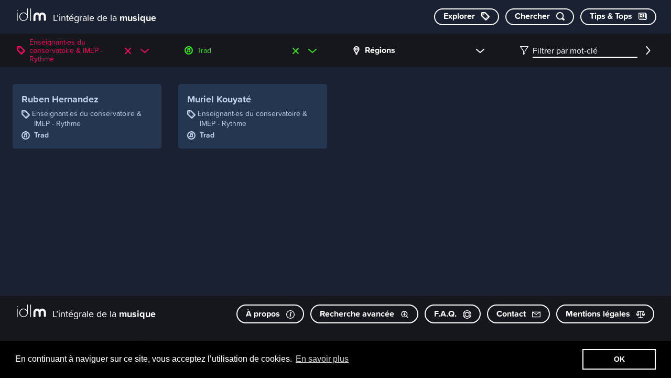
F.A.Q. (446, 314)
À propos (264, 314)
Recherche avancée (358, 314)
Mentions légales (599, 314)
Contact (512, 314)
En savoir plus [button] (322, 358)
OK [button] (619, 359)
